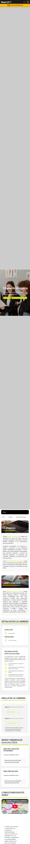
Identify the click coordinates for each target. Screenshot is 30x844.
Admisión (10, 517)
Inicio (3, 517)
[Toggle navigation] (28, 1)
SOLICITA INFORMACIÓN (17, 5)
